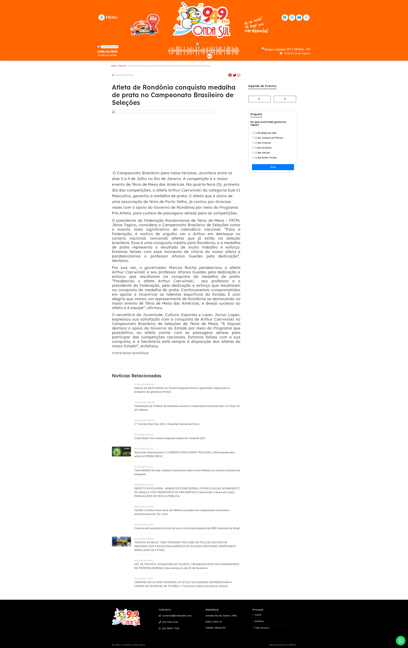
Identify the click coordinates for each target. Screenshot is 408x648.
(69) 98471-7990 (170, 628)
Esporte (122, 66)
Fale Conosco (262, 627)
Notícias (259, 621)
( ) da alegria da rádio (265, 132)
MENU (111, 17)
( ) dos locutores (263, 147)
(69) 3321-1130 (170, 622)
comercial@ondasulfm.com (177, 615)
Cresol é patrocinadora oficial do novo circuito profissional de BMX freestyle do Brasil (187, 528)
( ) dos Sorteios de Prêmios (268, 137)
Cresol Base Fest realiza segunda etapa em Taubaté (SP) (169, 438)
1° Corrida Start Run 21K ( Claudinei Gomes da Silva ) (167, 424)
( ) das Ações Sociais (265, 157)
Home (114, 66)
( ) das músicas (262, 142)
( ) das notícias (262, 152)
